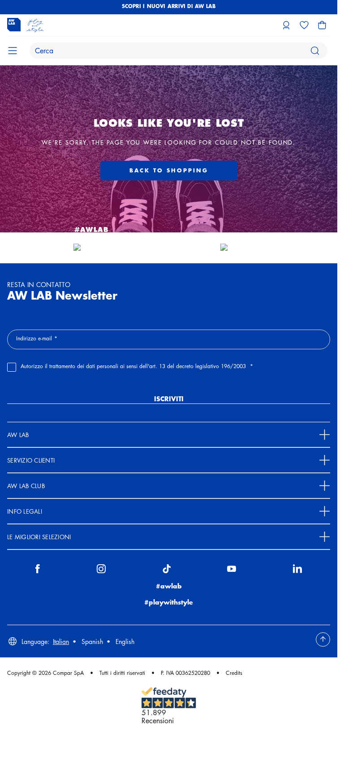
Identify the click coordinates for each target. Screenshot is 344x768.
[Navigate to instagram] (101, 570)
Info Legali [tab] (24, 511)
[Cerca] (315, 50)
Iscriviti (169, 398)
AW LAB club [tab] (26, 485)
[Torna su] (323, 639)
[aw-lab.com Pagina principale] (25, 25)
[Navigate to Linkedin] (297, 570)
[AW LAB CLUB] (246, 248)
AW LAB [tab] (18, 434)
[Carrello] (322, 25)
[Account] (286, 25)
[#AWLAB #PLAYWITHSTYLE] (91, 248)
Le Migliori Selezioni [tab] (39, 536)
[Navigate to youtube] (231, 570)
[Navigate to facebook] (37, 570)
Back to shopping (168, 170)
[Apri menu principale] (12, 50)
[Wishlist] (304, 25)
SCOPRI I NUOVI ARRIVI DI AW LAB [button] (169, 6)
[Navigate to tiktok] (167, 570)
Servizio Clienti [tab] (31, 460)
